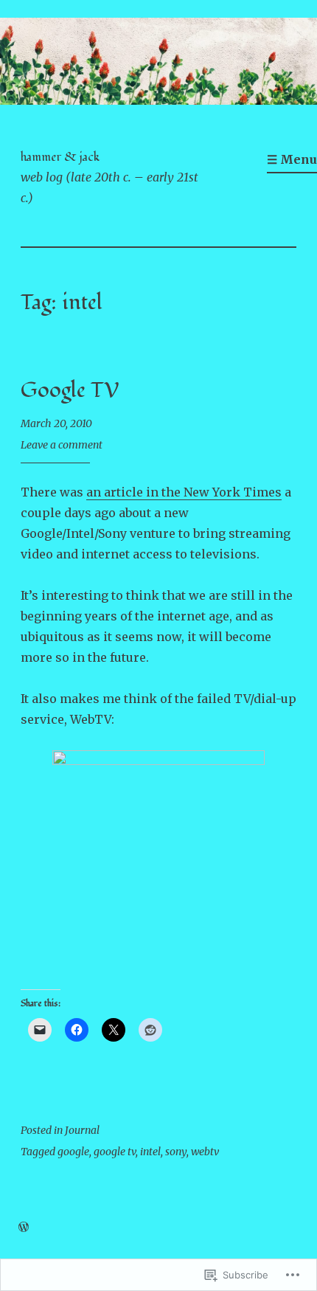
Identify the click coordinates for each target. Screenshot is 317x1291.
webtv (205, 1151)
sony (176, 1151)
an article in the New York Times (184, 492)
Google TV (70, 390)
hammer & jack (60, 157)
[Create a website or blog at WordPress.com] (23, 1227)
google (73, 1151)
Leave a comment (61, 444)
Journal (82, 1130)
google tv (115, 1151)
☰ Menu (292, 159)
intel (150, 1151)
